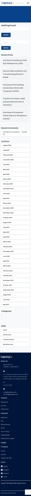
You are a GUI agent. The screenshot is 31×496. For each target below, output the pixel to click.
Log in (5, 330)
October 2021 (7, 285)
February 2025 (8, 184)
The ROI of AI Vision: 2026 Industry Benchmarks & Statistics (14, 101)
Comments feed (8, 339)
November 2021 (8, 280)
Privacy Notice (4, 493)
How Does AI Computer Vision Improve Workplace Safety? (15, 115)
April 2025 (6, 174)
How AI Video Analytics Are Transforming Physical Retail (15, 74)
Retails (3, 428)
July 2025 (6, 164)
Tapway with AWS (6, 458)
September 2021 (8, 290)
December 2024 (8, 189)
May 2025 (6, 169)
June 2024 (6, 193)
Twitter (5, 477)
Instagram (6, 470)
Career (3, 451)
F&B (2, 421)
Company (4, 447)
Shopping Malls (5, 435)
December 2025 (8, 160)
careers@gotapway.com (10, 394)
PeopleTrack (4, 402)
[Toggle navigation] (28, 3)
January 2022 (7, 275)
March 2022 (7, 266)
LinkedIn (5, 466)
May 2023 (6, 232)
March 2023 (7, 242)
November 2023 (8, 213)
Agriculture (4, 417)
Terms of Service (12, 493)
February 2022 (8, 271)
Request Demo (19, 3)
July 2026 (6, 150)
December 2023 (8, 208)
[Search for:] (14, 29)
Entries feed (7, 335)
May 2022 (6, 261)
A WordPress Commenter (11, 132)
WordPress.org (8, 344)
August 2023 (7, 222)
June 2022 (6, 256)
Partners (3, 454)
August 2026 (7, 145)
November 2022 (8, 251)
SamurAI (3, 406)
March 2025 (7, 179)
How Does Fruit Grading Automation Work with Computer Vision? (13, 88)
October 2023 (7, 218)
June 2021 (6, 300)
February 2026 (8, 155)
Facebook (6, 473)
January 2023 (7, 247)
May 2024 (6, 198)
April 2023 (6, 237)
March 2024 (7, 203)
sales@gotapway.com (10, 392)
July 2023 (6, 227)
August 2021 (7, 295)
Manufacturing (5, 424)
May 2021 (6, 304)
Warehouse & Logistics (7, 438)
